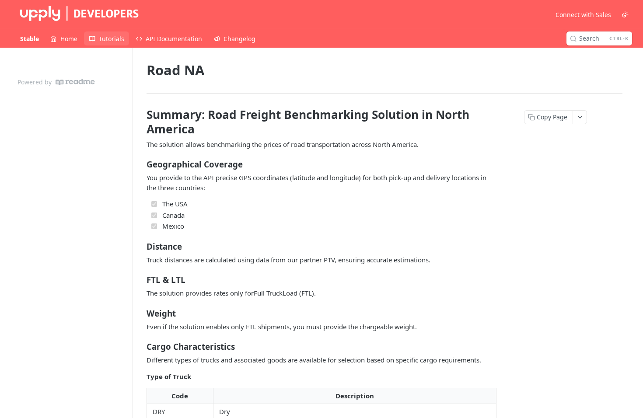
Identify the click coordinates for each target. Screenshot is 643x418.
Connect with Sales (583, 14)
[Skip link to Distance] (140, 246)
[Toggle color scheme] (625, 14)
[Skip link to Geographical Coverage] (140, 164)
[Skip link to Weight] (140, 313)
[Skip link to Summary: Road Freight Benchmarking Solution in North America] (140, 121)
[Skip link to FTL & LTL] (140, 280)
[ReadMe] (75, 82)
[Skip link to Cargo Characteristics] (140, 346)
